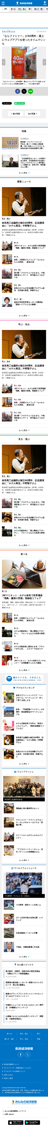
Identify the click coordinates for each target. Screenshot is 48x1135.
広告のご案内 (8, 1078)
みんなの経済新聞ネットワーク (24, 1102)
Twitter (27, 1054)
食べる (13, 9)
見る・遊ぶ (22, 9)
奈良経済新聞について (11, 1064)
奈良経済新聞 (24, 3)
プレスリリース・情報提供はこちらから (17, 1068)
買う (30, 9)
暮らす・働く (39, 9)
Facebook (20, 1054)
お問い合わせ (8, 1075)
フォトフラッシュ (8, 31)
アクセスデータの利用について (14, 1071)
